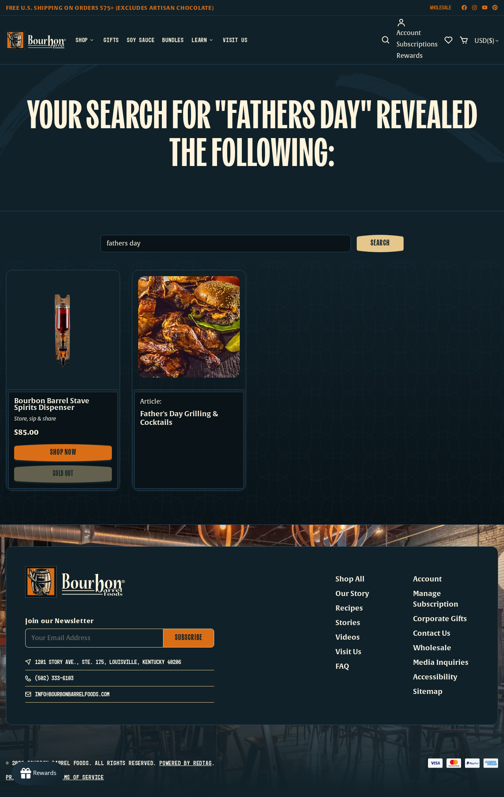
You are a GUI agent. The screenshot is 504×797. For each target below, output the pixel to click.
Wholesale (440, 7)
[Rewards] (38, 773)
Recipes (349, 608)
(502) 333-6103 (54, 678)
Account (427, 579)
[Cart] (464, 40)
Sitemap (428, 691)
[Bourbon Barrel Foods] (36, 40)
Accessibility (435, 677)
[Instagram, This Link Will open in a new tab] (474, 7)
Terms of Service (79, 777)
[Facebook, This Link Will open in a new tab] (464, 7)
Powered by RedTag (185, 763)
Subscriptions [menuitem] (417, 44)
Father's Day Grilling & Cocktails (179, 418)
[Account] (417, 23)
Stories (347, 622)
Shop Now (68, 455)
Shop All (350, 579)
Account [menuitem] (409, 33)
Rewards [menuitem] (410, 56)
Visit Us (348, 652)
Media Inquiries (441, 662)
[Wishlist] (448, 40)
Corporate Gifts (440, 619)
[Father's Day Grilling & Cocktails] (189, 327)
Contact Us (431, 633)
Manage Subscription (435, 599)
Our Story (352, 593)
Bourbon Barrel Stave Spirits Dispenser (51, 404)
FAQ (342, 666)
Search (380, 243)
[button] (386, 40)
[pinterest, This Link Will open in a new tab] (495, 7)
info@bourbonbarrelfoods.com (72, 694)
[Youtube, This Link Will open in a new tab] (485, 7)
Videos (347, 637)
